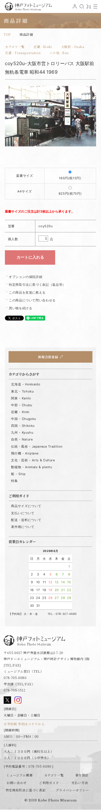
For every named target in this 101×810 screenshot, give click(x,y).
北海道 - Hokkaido (25, 384)
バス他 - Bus (59, 52)
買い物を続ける (20, 308)
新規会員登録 (48, 357)
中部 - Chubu (21, 405)
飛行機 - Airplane (24, 453)
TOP (7, 34)
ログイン (74, 8)
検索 (81, 8)
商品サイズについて (26, 506)
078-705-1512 (14, 690)
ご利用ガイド (49, 782)
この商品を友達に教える (27, 292)
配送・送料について (26, 520)
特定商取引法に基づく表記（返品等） (37, 284)
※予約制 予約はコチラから (24, 724)
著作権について (22, 527)
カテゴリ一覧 (15, 46)
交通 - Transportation (22, 52)
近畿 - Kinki (43, 46)
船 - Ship (18, 474)
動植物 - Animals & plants (31, 467)
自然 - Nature (22, 439)
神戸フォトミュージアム (28, 6)
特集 (14, 481)
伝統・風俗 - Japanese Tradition (37, 446)
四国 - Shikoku (23, 426)
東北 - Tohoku (22, 391)
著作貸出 (82, 775)
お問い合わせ (17, 782)
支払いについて (22, 513)
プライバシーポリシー (72, 790)
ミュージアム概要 (19, 775)
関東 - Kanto (21, 398)
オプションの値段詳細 (25, 277)
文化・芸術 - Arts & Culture (33, 460)
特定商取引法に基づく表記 (26, 790)
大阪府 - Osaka (72, 46)
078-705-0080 (15, 677)
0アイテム (88, 8)
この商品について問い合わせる (32, 300)
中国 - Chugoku (23, 419)
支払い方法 (79, 782)
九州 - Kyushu (22, 432)
